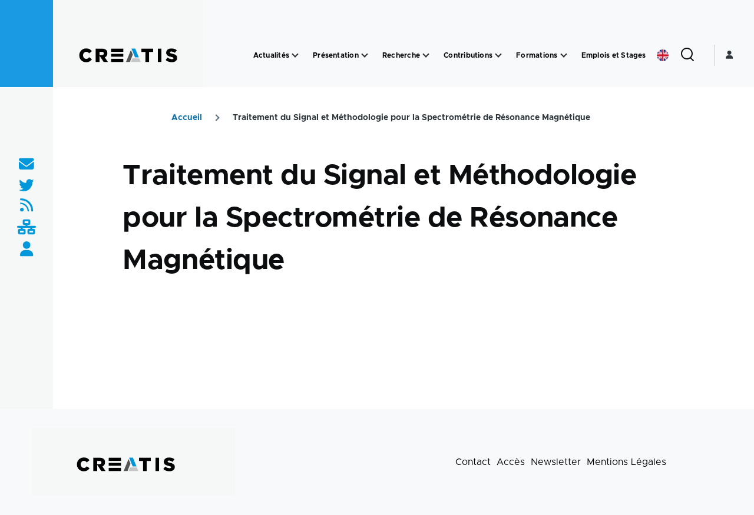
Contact (473, 462)
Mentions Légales (626, 462)
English (663, 55)
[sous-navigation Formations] (564, 55)
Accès (511, 462)
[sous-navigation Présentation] (365, 55)
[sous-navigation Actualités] (295, 55)
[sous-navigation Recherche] (426, 55)
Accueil (186, 118)
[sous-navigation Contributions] (498, 55)
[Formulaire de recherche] (687, 55)
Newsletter (556, 462)
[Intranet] (26, 228)
